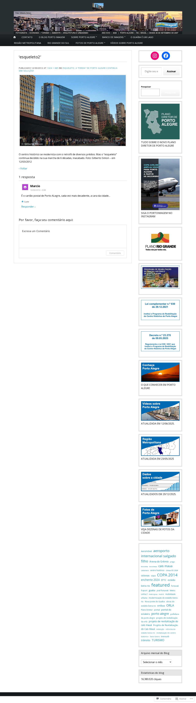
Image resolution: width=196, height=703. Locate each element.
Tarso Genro (155, 636)
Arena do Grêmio (159, 561)
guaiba (152, 590)
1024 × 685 (52, 68)
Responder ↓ (28, 206)
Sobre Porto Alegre (83, 37)
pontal (157, 609)
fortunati (175, 586)
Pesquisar (146, 86)
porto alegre (160, 614)
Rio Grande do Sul (58, 42)
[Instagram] (155, 56)
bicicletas (153, 566)
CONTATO (27, 37)
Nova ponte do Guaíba (155, 601)
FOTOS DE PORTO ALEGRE (89, 42)
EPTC (163, 580)
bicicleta (144, 566)
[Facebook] (166, 56)
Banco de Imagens (113, 37)
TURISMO (158, 640)
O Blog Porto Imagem (52, 37)
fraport (144, 590)
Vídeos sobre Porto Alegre (126, 42)
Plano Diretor (147, 610)
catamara (145, 570)
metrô (161, 594)
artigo (172, 562)
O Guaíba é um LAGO (142, 37)
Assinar (171, 71)
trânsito (145, 640)
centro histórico (157, 570)
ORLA (170, 605)
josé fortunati (162, 590)
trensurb (165, 636)
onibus (161, 605)
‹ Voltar (23, 168)
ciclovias (145, 575)
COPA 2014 (167, 574)
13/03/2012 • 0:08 (38, 190)
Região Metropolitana (27, 42)
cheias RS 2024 (172, 570)
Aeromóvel (146, 551)
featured (160, 585)
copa (153, 575)
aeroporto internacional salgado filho (158, 556)
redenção (160, 629)
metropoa (153, 594)
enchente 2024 (150, 580)
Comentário (115, 253)
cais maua (165, 566)
